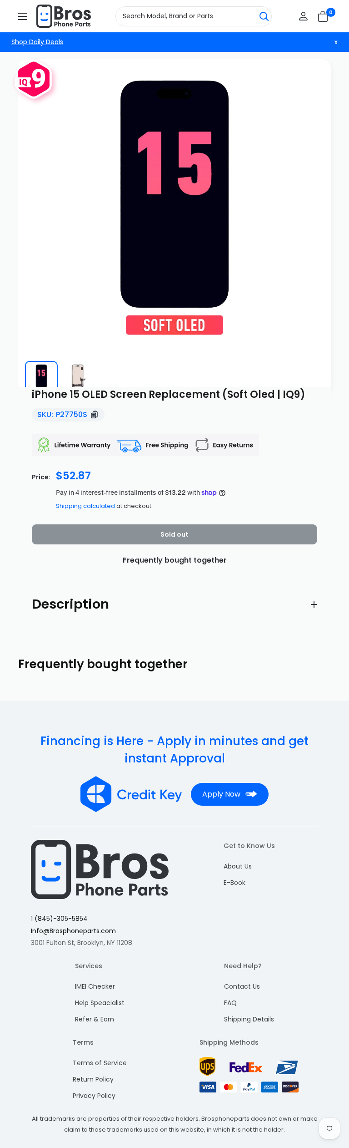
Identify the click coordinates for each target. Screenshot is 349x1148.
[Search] (264, 16)
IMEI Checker (95, 986)
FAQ (230, 1002)
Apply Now (221, 794)
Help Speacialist (100, 1002)
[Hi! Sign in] (303, 16)
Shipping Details (249, 1019)
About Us (238, 866)
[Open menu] (22, 16)
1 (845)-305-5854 (59, 918)
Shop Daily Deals (37, 41)
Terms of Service (100, 1062)
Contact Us (242, 986)
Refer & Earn (94, 1019)
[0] (323, 16)
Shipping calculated (85, 506)
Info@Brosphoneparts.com (73, 930)
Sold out (174, 534)
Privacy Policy (94, 1095)
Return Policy (93, 1079)
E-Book (234, 882)
